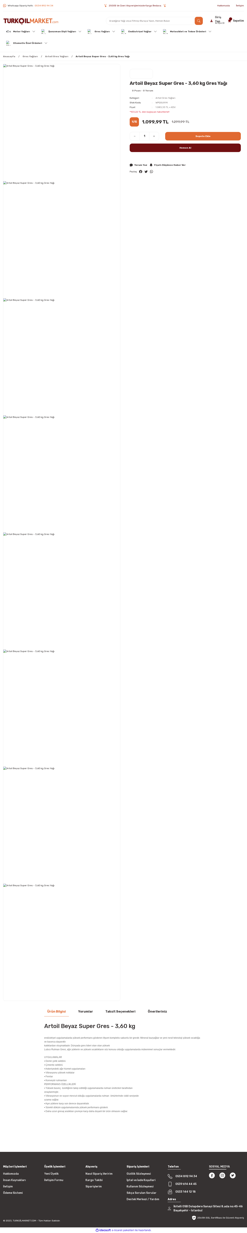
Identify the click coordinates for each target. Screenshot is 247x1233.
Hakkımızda (11, 1173)
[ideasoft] (103, 1230)
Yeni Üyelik (51, 1173)
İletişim (8, 1186)
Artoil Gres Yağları (165, 98)
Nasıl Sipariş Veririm (99, 1173)
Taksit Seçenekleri (120, 1011)
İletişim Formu (53, 1180)
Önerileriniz (157, 1011)
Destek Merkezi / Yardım (143, 1199)
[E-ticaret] (123, 1230)
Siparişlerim (93, 1186)
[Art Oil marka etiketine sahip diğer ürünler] (141, 74)
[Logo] (31, 21)
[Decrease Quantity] (135, 136)
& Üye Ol (219, 23)
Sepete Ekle (203, 136)
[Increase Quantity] (154, 136)
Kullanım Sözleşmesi (140, 1186)
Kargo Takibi (94, 1180)
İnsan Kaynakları (14, 1180)
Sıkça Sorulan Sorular (141, 1193)
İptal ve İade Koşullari (141, 1180)
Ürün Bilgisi (56, 1011)
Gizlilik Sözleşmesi (139, 1173)
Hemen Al (185, 147)
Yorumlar (85, 1011)
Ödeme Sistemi (13, 1193)
